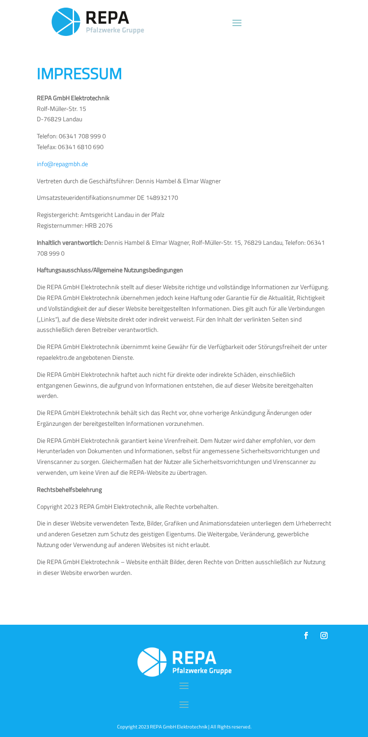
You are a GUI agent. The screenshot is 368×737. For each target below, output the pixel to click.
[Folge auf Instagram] (324, 635)
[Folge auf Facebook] (306, 635)
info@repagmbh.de (62, 163)
